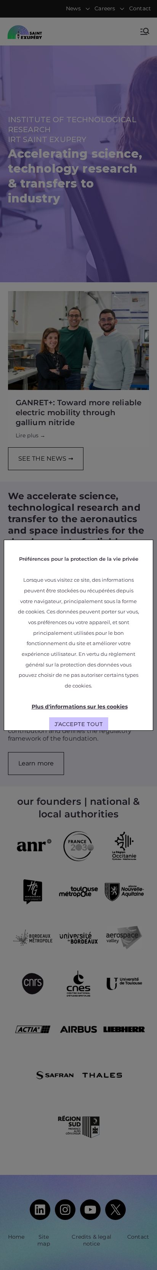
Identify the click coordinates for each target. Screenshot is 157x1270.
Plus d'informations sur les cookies (80, 706)
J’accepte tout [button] (78, 724)
